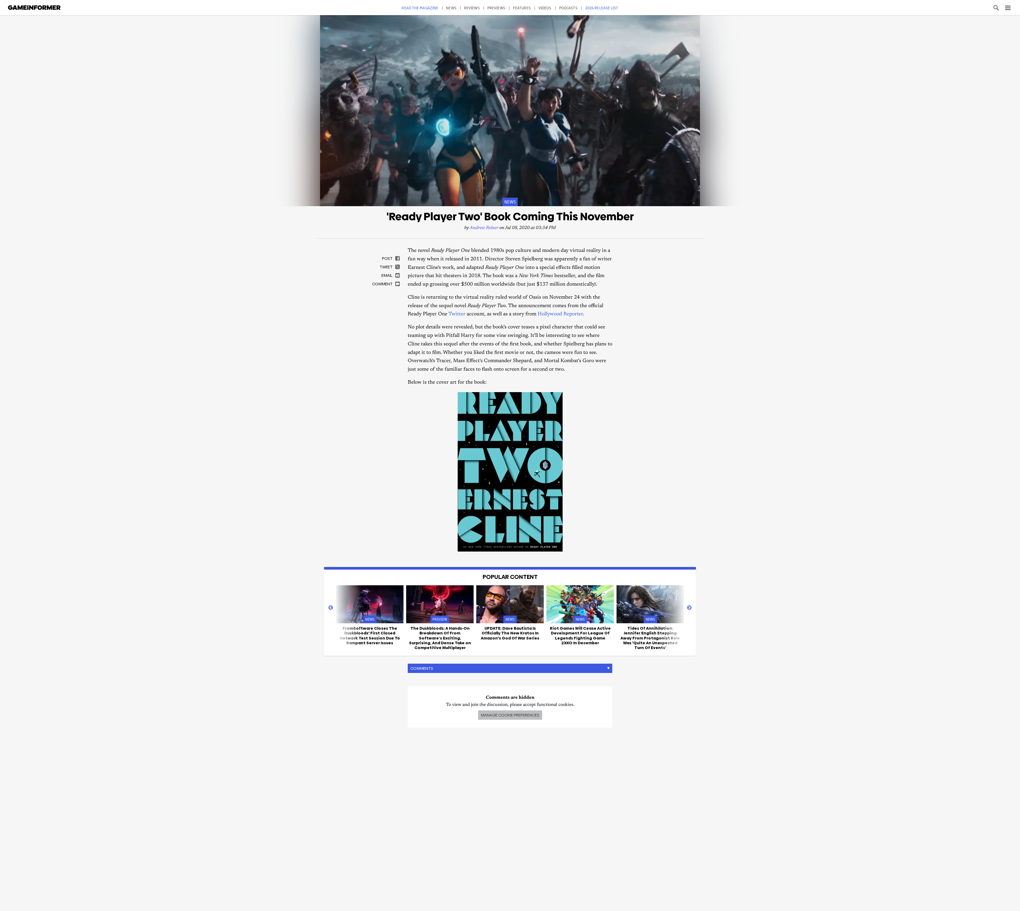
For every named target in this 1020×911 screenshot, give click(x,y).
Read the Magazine (420, 7)
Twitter (456, 314)
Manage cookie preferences (510, 715)
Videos (544, 7)
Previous (330, 608)
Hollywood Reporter (560, 314)
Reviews (472, 7)
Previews (496, 7)
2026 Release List (601, 7)
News (451, 7)
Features (522, 7)
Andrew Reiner (484, 228)
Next (689, 608)
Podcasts (568, 7)
